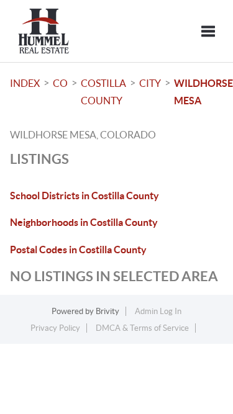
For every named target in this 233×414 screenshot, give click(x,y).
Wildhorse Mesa (203, 92)
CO (60, 83)
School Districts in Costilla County (84, 195)
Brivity (107, 311)
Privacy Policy (55, 328)
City (150, 83)
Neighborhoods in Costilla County (84, 222)
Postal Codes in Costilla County (78, 249)
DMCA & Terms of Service (142, 328)
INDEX (25, 83)
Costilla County (103, 92)
